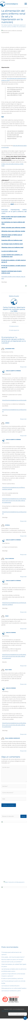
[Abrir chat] (25, 1018)
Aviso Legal (4, 1011)
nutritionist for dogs (21, 1011)
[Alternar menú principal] (25, 4)
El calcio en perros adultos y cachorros (12, 978)
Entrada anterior (14, 326)
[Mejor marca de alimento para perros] (14, 882)
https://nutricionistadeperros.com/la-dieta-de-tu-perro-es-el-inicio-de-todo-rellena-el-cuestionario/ (14, 500)
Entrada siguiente (14, 330)
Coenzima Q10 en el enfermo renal (11, 240)
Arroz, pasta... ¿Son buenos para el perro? (12, 957)
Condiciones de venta (12, 1011)
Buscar (23, 816)
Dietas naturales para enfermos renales (13, 227)
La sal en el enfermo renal (9, 251)
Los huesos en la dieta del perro (10, 985)
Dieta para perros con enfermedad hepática (13, 988)
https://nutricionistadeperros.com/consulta (14, 400)
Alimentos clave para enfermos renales (13, 231)
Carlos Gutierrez (11, 632)
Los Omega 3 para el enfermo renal (12, 244)
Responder (23, 367)
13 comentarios (21, 26)
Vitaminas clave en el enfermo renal (12, 247)
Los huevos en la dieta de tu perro (11, 990)
